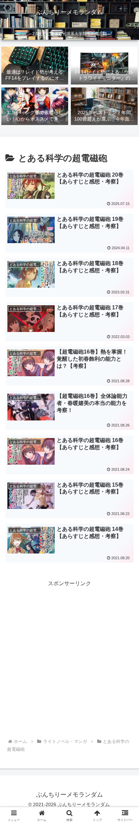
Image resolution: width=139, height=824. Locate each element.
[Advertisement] (69, 658)
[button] (125, 798)
